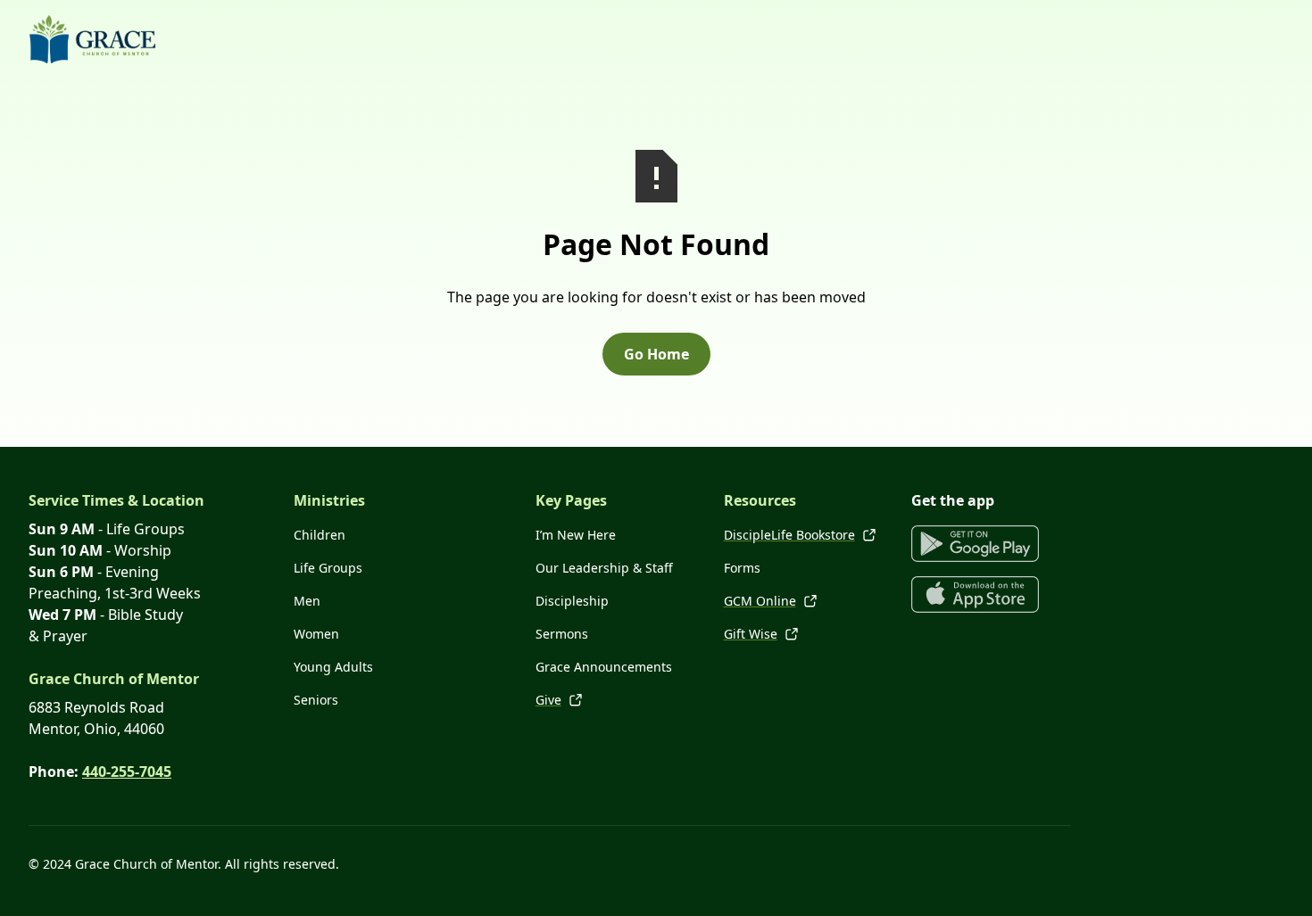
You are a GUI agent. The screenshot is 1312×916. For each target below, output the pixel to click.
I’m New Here (576, 534)
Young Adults (333, 666)
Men (307, 600)
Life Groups (328, 567)
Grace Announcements (604, 666)
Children (319, 534)
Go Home (656, 354)
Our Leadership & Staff (604, 567)
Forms (742, 567)
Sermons (562, 633)
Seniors (316, 699)
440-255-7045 (126, 771)
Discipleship (572, 600)
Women (316, 633)
